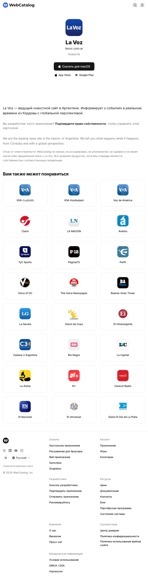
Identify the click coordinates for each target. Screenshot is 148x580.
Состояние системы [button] (112, 513)
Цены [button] (103, 485)
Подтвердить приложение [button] (65, 490)
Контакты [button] (106, 496)
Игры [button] (103, 451)
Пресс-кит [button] (55, 541)
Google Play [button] (86, 74)
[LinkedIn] (10, 450)
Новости (74, 54)
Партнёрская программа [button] (115, 508)
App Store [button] (64, 74)
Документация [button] (109, 490)
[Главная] (18, 5)
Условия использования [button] (64, 559)
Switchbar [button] (55, 462)
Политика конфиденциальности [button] (119, 536)
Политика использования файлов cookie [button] (120, 543)
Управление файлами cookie (18, 466)
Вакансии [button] (55, 536)
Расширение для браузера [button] (65, 451)
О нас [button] (52, 530)
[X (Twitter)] (4, 450)
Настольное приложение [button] (64, 445)
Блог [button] (103, 502)
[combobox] (21, 458)
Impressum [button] (56, 571)
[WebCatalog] (6, 440)
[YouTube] (15, 450)
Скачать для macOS (76, 66)
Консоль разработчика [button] (63, 485)
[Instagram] (21, 450)
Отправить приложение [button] (64, 496)
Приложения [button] (108, 445)
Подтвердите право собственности (80, 123)
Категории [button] (106, 457)
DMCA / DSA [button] (57, 565)
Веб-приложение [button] (59, 457)
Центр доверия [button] (109, 530)
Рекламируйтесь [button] (59, 502)
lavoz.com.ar (74, 48)
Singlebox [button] (55, 468)
